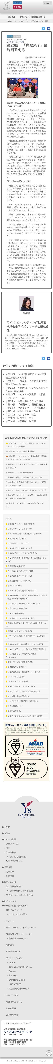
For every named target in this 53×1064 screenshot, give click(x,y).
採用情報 (8, 867)
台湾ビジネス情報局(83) (17, 608)
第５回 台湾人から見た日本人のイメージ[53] (26, 490)
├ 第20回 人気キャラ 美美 (21, 414)
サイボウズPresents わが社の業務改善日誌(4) (26, 649)
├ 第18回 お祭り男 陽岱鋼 (21, 421)
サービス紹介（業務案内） (16, 905)
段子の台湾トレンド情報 (39, 21)
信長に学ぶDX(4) (14, 585)
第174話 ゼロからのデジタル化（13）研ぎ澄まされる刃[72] (26, 466)
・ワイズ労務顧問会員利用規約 (18, 890)
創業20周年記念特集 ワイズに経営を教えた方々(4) (27, 624)
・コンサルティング (13, 910)
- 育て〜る (12, 975)
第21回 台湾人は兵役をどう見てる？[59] (24, 477)
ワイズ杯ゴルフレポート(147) (19, 548)
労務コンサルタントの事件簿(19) (20, 524)
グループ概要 (10, 839)
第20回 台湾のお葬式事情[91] (22, 451)
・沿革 (7, 848)
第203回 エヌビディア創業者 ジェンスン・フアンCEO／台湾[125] (26, 445)
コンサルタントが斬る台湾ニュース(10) (23, 603)
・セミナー (9, 921)
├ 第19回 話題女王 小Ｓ (19, 418)
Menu (46, 3)
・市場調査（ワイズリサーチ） (18, 934)
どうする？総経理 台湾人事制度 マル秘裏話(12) (26, 637)
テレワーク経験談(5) (16, 677)
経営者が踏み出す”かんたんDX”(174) (22, 553)
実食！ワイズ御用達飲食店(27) (20, 662)
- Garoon (11, 971)
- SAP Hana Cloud (16, 980)
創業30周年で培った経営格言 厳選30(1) (24, 533)
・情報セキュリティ (13, 1001)
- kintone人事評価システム (19, 967)
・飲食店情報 (10, 1008)
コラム (21, 21)
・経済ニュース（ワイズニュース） (20, 927)
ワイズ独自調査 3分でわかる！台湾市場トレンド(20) (26, 559)
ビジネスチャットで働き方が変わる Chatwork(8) (22, 655)
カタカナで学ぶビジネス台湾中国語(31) (23, 691)
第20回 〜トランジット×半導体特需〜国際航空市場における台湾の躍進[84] (26, 457)
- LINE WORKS (14, 984)
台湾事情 (17, 36)
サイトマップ (10, 901)
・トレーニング (11, 995)
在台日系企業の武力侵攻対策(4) (20, 571)
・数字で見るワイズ (13, 861)
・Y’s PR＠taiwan (12, 951)
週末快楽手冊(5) (14, 711)
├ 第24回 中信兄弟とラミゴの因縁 (24, 401)
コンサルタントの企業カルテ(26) (21, 618)
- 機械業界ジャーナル (17, 938)
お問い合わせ (10, 882)
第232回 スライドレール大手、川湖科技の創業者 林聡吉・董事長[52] (26, 496)
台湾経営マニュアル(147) (17, 543)
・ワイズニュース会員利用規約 (18, 895)
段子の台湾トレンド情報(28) (19, 581)
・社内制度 (9, 876)
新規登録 (17, 7)
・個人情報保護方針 (13, 886)
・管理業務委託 (11, 1015)
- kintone (11, 962)
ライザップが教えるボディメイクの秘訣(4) (25, 716)
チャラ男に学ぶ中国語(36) (18, 696)
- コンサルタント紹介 (17, 914)
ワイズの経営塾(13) (15, 613)
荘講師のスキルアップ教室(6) (19, 631)
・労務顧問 (9, 945)
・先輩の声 (9, 871)
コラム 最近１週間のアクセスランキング (26, 437)
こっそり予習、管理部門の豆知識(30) (22, 701)
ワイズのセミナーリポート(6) (19, 576)
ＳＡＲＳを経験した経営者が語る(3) (22, 590)
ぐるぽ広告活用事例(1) (16, 667)
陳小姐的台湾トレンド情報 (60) (21, 686)
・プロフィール (11, 843)
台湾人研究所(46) (14, 706)
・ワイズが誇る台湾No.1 (15, 856)
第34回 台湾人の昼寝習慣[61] (20, 472)
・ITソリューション (13, 958)
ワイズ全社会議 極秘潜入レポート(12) (23, 672)
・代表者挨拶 (10, 852)
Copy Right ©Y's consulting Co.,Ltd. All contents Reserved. (26, 1061)
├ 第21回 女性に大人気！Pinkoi (23, 411)
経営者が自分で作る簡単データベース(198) (25, 644)
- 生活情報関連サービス (18, 988)
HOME (9, 21)
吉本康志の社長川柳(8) (16, 538)
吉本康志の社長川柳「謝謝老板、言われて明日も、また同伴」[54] (26, 483)
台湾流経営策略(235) (16, 566)
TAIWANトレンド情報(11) (17, 681)
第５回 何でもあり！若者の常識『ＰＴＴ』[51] (25, 505)
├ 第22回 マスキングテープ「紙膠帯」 (27, 407)
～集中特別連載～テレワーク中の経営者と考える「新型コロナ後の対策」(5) (26, 597)
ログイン (17, 3)
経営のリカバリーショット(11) (19, 529)
